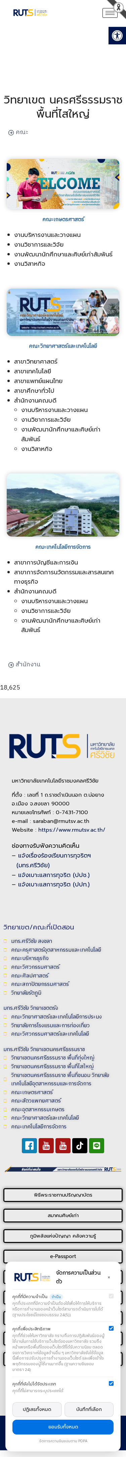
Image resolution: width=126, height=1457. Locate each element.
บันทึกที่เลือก (89, 1409)
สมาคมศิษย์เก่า (63, 1215)
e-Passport (63, 1256)
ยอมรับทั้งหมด (63, 1426)
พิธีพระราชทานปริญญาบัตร (63, 1195)
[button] (17, 27)
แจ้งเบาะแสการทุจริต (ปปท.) (54, 884)
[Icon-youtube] (46, 1145)
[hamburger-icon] (110, 13)
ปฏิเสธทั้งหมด (37, 1409)
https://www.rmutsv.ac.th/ (72, 830)
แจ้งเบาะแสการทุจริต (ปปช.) (54, 875)
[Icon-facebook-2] (29, 1145)
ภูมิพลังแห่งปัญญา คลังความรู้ (63, 1236)
